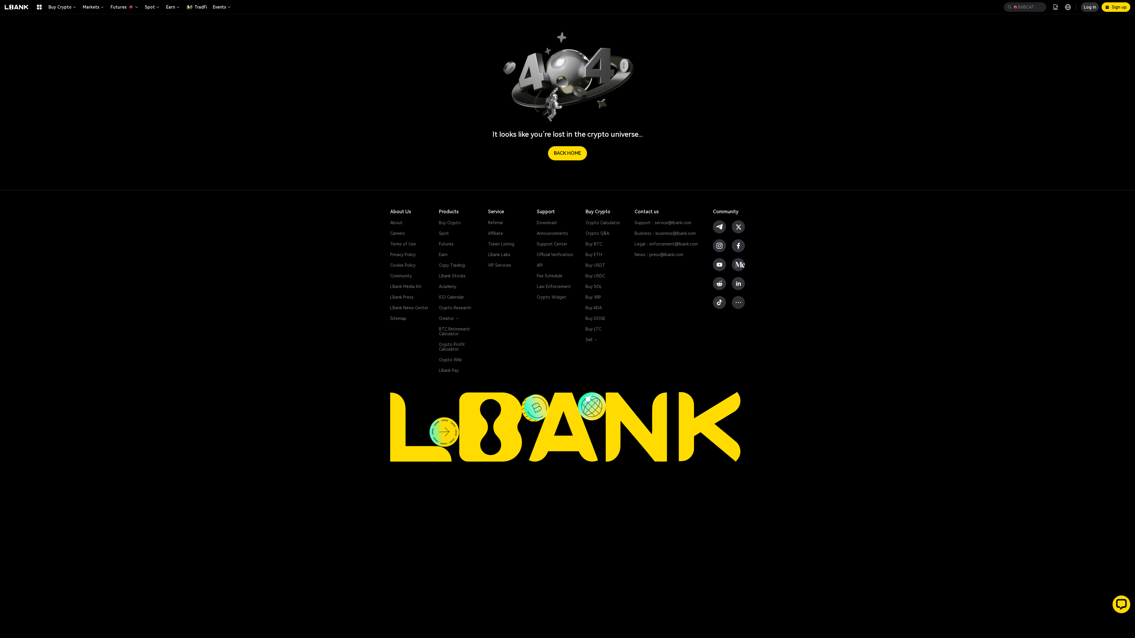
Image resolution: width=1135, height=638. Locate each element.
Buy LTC (593, 329)
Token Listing (501, 244)
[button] (1025, 7)
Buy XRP (593, 297)
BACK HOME (567, 153)
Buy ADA (594, 307)
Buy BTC (594, 244)
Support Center (552, 244)
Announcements (552, 233)
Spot (150, 7)
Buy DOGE (595, 318)
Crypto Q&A (597, 233)
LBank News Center (409, 307)
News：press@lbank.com (659, 254)
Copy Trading (452, 265)
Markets (91, 7)
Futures (119, 7)
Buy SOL (594, 286)
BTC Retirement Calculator (454, 331)
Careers (397, 233)
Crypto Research (455, 307)
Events (219, 7)
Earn (170, 7)
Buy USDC (595, 276)
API (540, 265)
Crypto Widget (551, 297)
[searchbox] (1024, 7)
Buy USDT (595, 265)
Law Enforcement (554, 286)
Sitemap (398, 318)
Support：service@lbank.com (663, 222)
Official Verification (555, 254)
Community (401, 276)
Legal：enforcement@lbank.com (666, 244)
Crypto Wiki (450, 359)
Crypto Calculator (603, 222)
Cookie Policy (403, 265)
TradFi (200, 7)
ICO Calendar (451, 297)
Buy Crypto (60, 7)
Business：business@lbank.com (665, 233)
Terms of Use (403, 244)
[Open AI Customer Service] (1121, 604)
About (396, 222)
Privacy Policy (403, 254)
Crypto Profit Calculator (452, 346)
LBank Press (402, 297)
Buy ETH (594, 254)
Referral (495, 222)
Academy (447, 286)
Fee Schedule (549, 276)
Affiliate (495, 233)
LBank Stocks (452, 276)
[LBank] (16, 7)
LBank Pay (449, 370)
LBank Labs (499, 254)
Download (547, 222)
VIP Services (499, 265)
